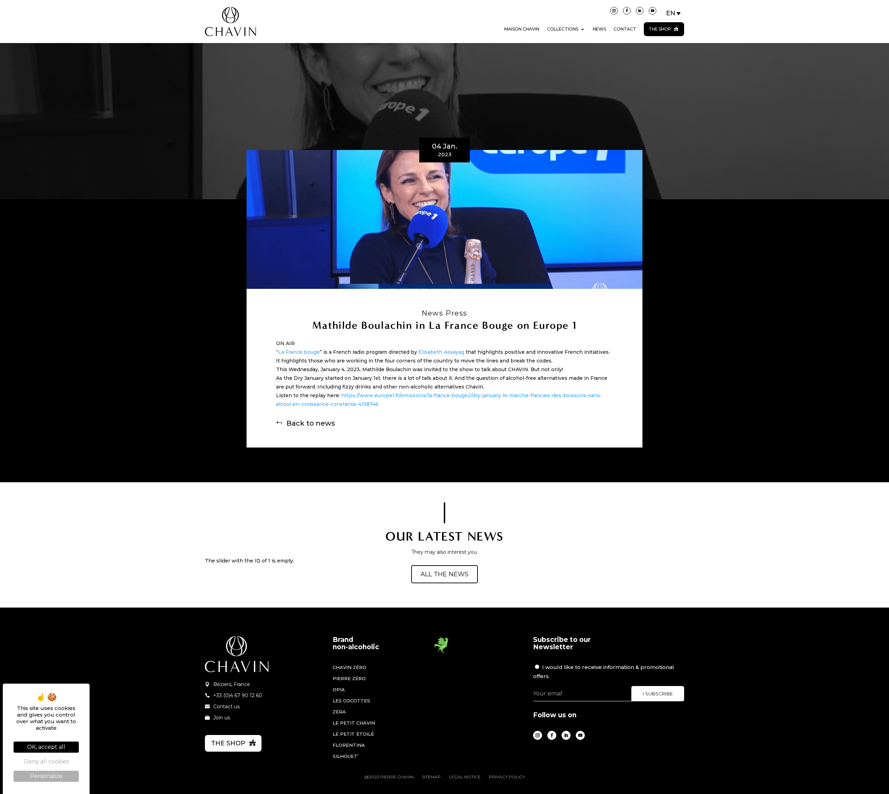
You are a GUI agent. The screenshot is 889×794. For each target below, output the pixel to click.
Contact (625, 29)
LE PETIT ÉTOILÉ (353, 734)
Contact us (226, 706)
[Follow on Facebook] (627, 11)
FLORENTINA (349, 745)
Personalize (46, 776)
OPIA (339, 689)
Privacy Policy (507, 777)
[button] (673, 13)
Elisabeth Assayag (441, 352)
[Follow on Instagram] (614, 11)
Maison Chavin (521, 29)
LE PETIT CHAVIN (354, 723)
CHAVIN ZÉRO (349, 667)
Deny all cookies (46, 761)
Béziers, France (231, 684)
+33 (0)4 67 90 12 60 (237, 695)
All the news (444, 574)
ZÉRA (339, 711)
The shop (660, 29)
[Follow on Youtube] (652, 11)
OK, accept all (46, 747)
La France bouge (299, 352)
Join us (221, 717)
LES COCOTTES (351, 700)
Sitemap (431, 777)
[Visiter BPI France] (441, 652)
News (599, 29)
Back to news (310, 423)
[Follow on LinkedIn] (639, 11)
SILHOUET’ (345, 756)
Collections (562, 29)
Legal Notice (465, 777)
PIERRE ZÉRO (349, 678)
